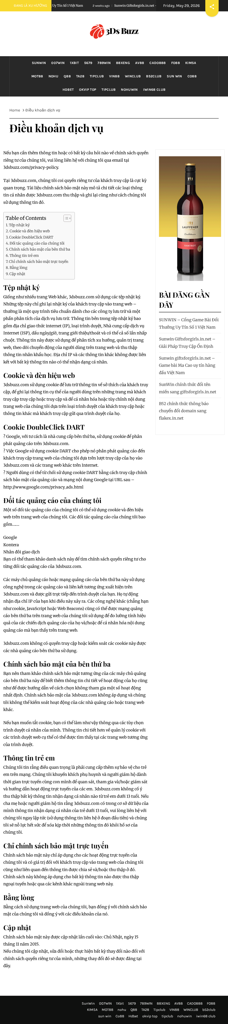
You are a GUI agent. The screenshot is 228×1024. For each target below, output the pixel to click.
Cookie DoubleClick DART (31, 237)
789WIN (104, 63)
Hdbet (68, 90)
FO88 (175, 63)
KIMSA (190, 63)
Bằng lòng (18, 267)
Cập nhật (17, 274)
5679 (88, 63)
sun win (174, 76)
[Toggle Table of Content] (65, 218)
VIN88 (114, 76)
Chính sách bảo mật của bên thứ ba (39, 249)
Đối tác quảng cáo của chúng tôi (37, 243)
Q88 (67, 76)
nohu (53, 76)
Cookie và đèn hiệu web (30, 231)
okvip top (87, 90)
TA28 (80, 76)
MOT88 (37, 76)
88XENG (123, 63)
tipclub (109, 90)
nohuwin (129, 90)
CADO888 (157, 63)
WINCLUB (133, 76)
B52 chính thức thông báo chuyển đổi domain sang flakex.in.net (184, 411)
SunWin (39, 63)
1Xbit (74, 63)
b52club (153, 76)
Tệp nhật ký (19, 225)
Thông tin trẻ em (24, 255)
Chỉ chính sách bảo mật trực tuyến (38, 261)
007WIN (58, 63)
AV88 (139, 63)
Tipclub (97, 76)
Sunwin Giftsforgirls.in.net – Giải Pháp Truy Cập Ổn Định (135, 6)
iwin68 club (154, 90)
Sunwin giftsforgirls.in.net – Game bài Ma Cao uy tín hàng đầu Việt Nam (187, 365)
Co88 (192, 76)
